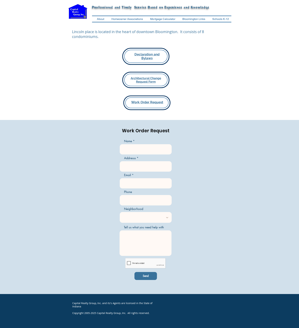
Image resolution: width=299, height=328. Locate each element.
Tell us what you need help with (144, 227)
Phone (128, 192)
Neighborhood (133, 209)
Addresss (130, 158)
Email (127, 175)
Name (128, 141)
